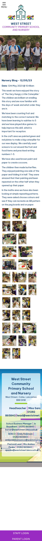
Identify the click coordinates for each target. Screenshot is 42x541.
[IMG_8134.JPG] (22, 289)
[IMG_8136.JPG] (6, 277)
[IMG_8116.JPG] (9, 289)
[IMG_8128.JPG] (26, 302)
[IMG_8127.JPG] (16, 213)
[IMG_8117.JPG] (9, 264)
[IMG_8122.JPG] (6, 213)
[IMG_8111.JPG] (9, 340)
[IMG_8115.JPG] (9, 251)
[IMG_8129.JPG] (16, 353)
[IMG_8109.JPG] (6, 226)
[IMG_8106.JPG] (19, 226)
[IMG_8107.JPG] (19, 277)
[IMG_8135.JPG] (6, 353)
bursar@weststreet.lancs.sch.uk (21, 429)
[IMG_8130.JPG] (6, 315)
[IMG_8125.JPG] (26, 315)
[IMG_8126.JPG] (6, 302)
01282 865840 (26, 426)
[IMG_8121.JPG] (22, 340)
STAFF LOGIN (21, 533)
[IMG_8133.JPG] (6, 327)
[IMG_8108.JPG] (9, 238)
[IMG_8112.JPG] (29, 327)
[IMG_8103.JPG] (29, 213)
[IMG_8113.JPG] (25, 251)
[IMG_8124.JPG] (16, 327)
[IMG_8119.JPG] (32, 289)
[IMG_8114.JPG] (25, 264)
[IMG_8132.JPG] (32, 340)
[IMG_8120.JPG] (22, 238)
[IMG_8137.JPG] (32, 277)
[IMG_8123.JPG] (16, 315)
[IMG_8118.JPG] (16, 302)
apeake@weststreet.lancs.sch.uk (22, 450)
